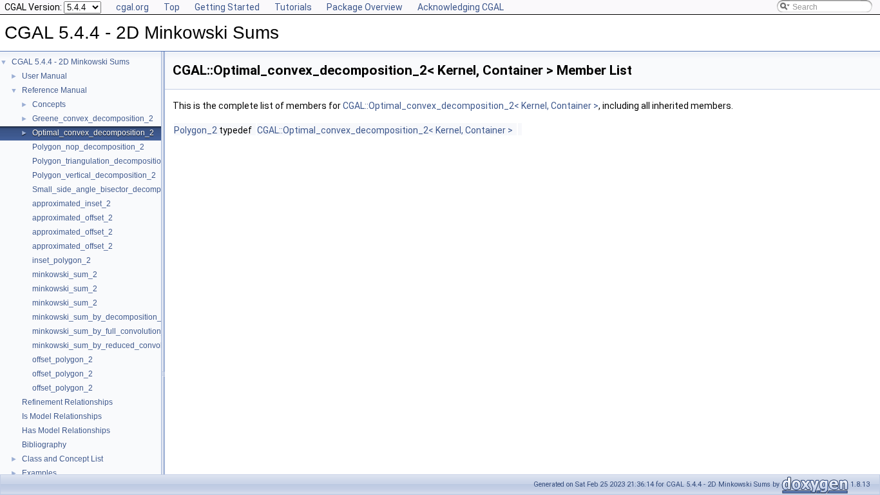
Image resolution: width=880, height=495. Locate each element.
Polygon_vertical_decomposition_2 (94, 175)
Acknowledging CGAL (460, 7)
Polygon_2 (195, 130)
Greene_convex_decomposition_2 (92, 118)
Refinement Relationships (67, 402)
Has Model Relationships (66, 430)
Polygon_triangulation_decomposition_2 (103, 161)
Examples (39, 473)
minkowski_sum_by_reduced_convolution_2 (110, 345)
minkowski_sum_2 (64, 274)
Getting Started (227, 7)
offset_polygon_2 (62, 359)
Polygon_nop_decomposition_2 (88, 146)
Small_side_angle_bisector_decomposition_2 (112, 189)
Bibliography (44, 444)
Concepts (49, 104)
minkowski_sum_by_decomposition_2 (99, 317)
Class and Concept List (62, 458)
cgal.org (132, 7)
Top (172, 7)
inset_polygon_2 (61, 260)
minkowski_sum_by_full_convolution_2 (101, 331)
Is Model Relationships (62, 416)
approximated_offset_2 (72, 217)
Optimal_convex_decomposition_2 (93, 132)
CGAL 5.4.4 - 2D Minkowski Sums (70, 61)
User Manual (44, 76)
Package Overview (365, 7)
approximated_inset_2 (71, 203)
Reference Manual (54, 90)
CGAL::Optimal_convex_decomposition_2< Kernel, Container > (470, 106)
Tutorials (293, 7)
